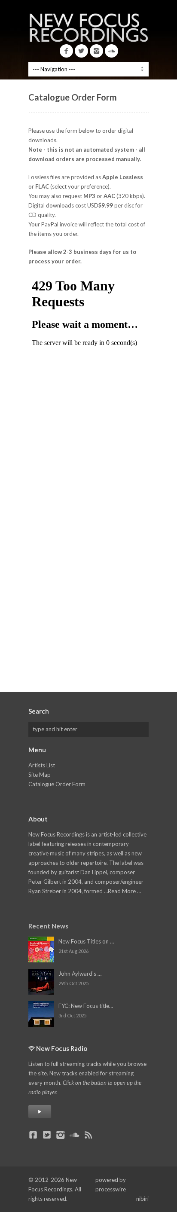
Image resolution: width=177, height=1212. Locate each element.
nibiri (142, 1198)
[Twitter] (81, 51)
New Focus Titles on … (86, 941)
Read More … (124, 891)
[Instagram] (96, 51)
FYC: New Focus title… (85, 1005)
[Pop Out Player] (39, 1111)
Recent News (48, 926)
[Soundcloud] (111, 51)
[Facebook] (66, 51)
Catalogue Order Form (56, 784)
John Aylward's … (79, 973)
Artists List (41, 765)
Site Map (39, 774)
